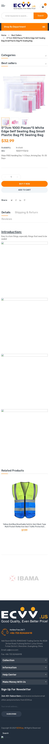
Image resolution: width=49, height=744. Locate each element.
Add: (3, 641)
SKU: (3, 151)
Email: (3, 650)
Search (6, 733)
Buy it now (24, 184)
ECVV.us (20, 728)
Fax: (3, 654)
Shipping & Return (26, 212)
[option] (5, 122)
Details (5, 212)
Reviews (6, 219)
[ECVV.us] (25, 4)
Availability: (6, 148)
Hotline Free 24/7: (17, 630)
